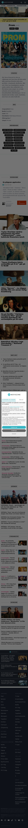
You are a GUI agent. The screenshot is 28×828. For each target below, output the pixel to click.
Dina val (21, 399)
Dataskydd (14, 433)
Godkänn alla (14, 427)
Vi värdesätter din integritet (8, 399)
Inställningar (14, 430)
